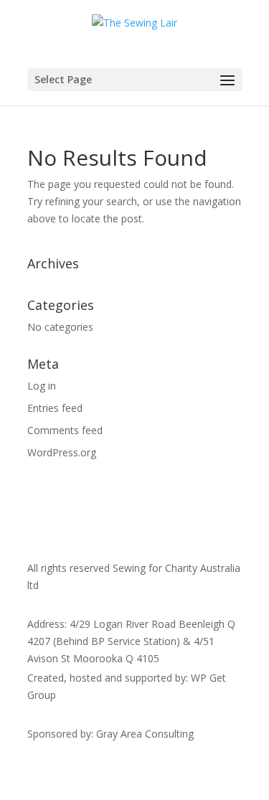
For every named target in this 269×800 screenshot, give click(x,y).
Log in (41, 385)
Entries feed (54, 408)
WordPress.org (61, 452)
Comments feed (65, 430)
